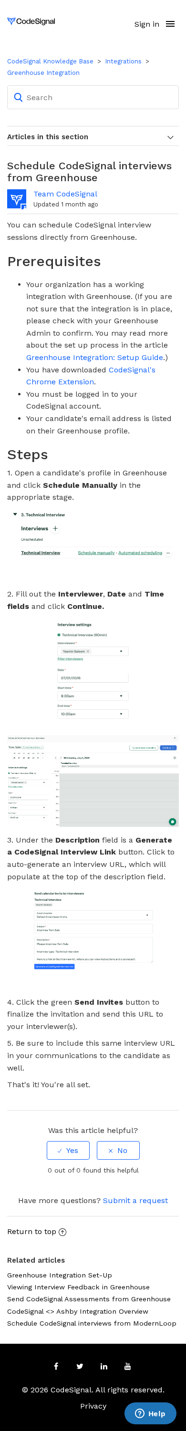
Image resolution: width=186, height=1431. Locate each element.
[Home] (31, 20)
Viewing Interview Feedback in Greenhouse (78, 1287)
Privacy (93, 1405)
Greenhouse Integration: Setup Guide (94, 357)
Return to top (31, 1231)
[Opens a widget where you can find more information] (150, 1414)
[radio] (68, 1150)
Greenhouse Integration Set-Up (59, 1275)
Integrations (123, 61)
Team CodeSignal (65, 193)
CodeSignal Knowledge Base (50, 61)
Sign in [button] (146, 24)
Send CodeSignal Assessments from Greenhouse (89, 1299)
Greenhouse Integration (43, 72)
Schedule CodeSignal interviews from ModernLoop (91, 1323)
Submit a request (135, 1200)
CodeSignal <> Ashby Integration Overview (77, 1311)
